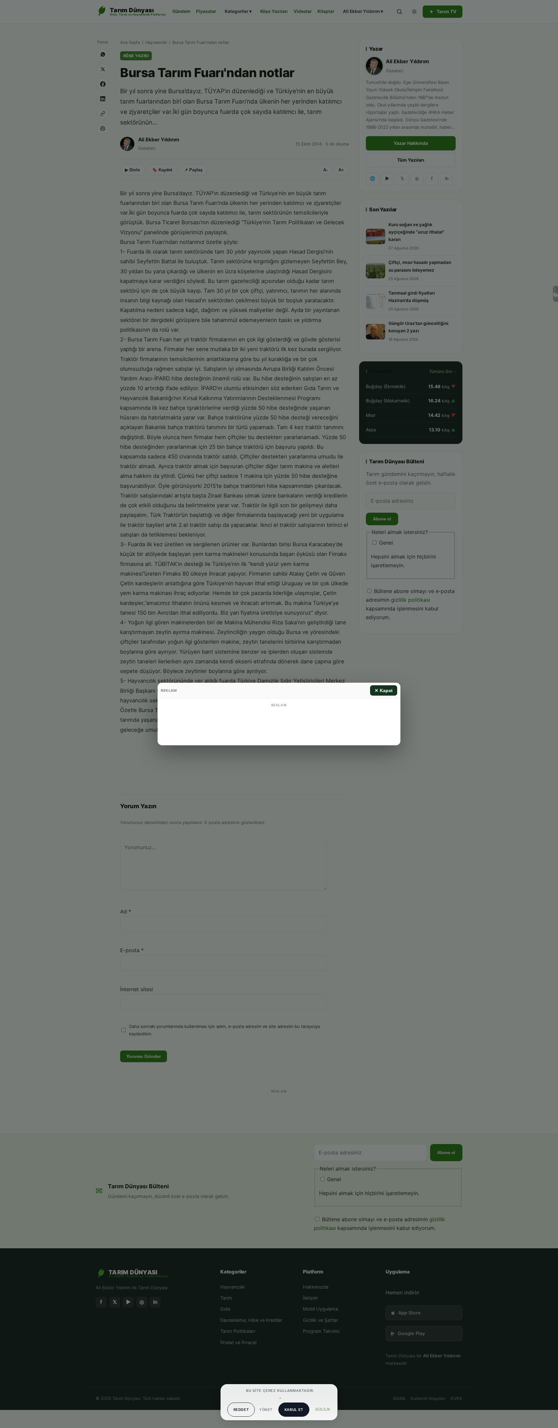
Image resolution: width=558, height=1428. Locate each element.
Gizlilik (322, 1409)
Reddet (241, 1409)
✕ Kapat (384, 690)
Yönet (265, 1409)
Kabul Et (293, 1409)
